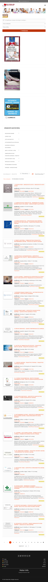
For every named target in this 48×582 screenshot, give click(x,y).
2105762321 (22, 384)
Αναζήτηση (24, 30)
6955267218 (31, 228)
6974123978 (31, 439)
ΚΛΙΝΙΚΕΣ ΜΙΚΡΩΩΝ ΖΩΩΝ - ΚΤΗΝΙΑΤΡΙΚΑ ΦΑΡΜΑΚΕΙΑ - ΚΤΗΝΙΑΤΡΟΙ (12, 154)
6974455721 (31, 263)
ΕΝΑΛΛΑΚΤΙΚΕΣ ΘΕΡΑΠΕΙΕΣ (9, 133)
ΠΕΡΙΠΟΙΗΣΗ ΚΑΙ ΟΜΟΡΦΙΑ (10, 161)
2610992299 (22, 209)
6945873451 (31, 512)
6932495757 (31, 530)
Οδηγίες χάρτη (17, 189)
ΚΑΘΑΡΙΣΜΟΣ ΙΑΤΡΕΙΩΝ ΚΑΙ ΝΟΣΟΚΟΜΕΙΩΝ (10, 146)
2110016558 (22, 263)
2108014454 (22, 334)
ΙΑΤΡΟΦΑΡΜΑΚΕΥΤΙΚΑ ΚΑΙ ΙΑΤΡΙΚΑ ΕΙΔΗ (12, 142)
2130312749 (22, 352)
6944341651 (31, 334)
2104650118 (22, 493)
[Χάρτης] (33, 174)
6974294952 (31, 352)
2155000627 (22, 299)
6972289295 (22, 247)
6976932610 (31, 317)
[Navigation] (45, 5)
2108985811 (22, 439)
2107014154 (22, 457)
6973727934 (31, 209)
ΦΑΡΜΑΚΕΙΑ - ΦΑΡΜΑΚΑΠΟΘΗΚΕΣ (11, 167)
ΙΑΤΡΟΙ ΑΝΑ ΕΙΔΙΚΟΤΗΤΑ (9, 139)
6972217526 (31, 369)
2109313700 (22, 530)
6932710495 (31, 422)
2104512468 (22, 369)
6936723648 (31, 191)
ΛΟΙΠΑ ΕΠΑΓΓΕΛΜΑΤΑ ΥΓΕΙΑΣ (10, 158)
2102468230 (22, 317)
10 (37, 542)
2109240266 (22, 422)
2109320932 (22, 512)
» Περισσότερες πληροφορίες (37, 196)
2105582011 (22, 283)
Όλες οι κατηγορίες (7, 179)
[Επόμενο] (41, 542)
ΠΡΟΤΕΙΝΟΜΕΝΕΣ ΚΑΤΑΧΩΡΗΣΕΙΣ (11, 164)
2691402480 (22, 191)
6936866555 (31, 403)
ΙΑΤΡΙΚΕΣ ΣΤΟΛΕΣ (8, 136)
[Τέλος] (43, 542)
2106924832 (22, 474)
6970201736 (31, 299)
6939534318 (31, 283)
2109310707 (22, 228)
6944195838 (31, 457)
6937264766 (31, 384)
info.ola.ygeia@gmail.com (24, 1)
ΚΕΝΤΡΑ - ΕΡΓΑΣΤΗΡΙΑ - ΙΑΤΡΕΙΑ (10, 150)
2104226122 (22, 403)
